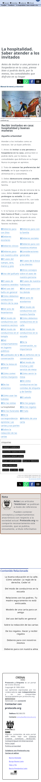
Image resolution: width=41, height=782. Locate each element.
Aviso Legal (10, 743)
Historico (14, 470)
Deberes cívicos (10, 246)
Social (6, 3)
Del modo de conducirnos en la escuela (29, 333)
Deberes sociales (30, 238)
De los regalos (29, 407)
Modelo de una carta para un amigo (21, 611)
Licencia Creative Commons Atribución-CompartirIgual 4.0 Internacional (20, 738)
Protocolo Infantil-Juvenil (13, 456)
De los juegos (28, 403)
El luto (25, 411)
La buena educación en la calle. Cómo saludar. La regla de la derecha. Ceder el (21, 579)
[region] (21, 551)
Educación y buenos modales (14, 452)
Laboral (23, 3)
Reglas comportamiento (12, 461)
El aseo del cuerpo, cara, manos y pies (7, 262)
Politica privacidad (13, 746)
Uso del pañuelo (11, 273)
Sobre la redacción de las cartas (9, 433)
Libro (21, 470)
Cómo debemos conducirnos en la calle (29, 322)
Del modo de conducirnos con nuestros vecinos (9, 322)
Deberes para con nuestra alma (21, 649)
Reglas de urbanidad (31, 461)
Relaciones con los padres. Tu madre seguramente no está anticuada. (21, 600)
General (6, 470)
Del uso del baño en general (21, 618)
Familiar (15, 3)
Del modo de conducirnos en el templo (10, 333)
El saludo (26, 397)
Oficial (31, 3)
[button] (20, 81)
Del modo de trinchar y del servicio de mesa (28, 366)
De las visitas (9, 403)
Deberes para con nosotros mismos (21, 641)
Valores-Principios (10, 465)
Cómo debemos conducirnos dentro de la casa (10, 300)
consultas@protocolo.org (26, 717)
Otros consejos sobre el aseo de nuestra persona (28, 273)
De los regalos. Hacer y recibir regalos (21, 632)
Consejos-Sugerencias (11, 447)
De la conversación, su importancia (28, 345)
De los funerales (11, 411)
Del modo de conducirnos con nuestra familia (28, 311)
